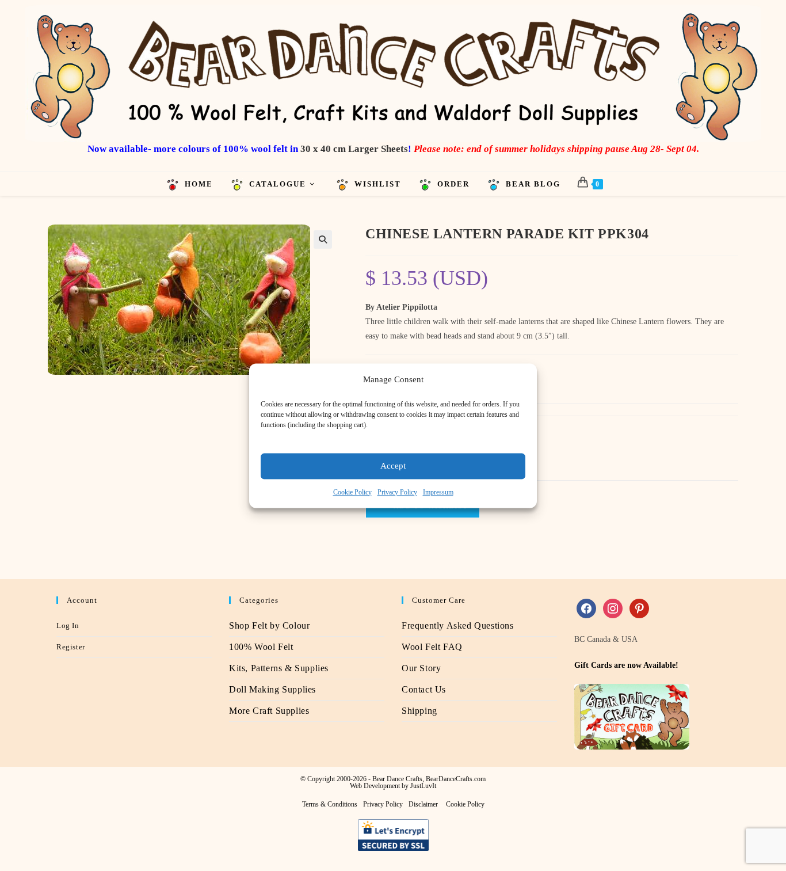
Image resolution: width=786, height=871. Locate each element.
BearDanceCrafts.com (456, 779)
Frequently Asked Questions (458, 625)
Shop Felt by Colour (269, 625)
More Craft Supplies (269, 711)
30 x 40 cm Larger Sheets (354, 148)
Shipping (419, 711)
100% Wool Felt (261, 647)
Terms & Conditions (329, 804)
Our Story (421, 668)
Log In (67, 625)
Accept (393, 465)
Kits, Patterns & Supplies (279, 668)
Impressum (438, 492)
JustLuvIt (423, 786)
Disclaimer (423, 804)
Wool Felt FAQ (432, 647)
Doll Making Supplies (272, 689)
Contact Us (424, 689)
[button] (323, 239)
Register (70, 646)
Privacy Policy (397, 492)
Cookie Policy (352, 492)
